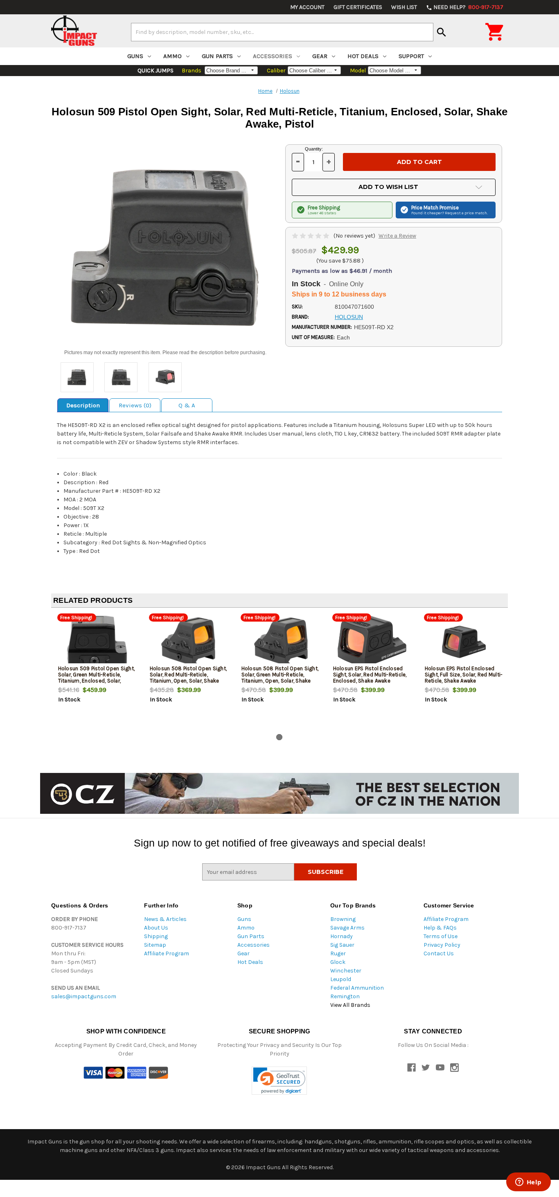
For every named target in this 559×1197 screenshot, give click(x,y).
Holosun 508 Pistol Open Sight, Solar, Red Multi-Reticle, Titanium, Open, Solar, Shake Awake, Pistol (188, 677)
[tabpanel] (97, 672)
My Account (307, 7)
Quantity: (314, 148)
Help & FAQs (440, 927)
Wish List (404, 7)
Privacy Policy (442, 944)
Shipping (156, 936)
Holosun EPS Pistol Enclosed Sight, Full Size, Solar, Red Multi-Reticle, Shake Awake (464, 674)
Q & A (186, 405)
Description (83, 405)
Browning (343, 919)
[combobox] (282, 32)
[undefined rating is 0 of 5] (311, 235)
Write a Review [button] (397, 235)
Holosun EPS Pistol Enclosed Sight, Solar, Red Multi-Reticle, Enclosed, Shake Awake (370, 674)
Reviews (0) (135, 405)
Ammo (172, 56)
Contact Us (439, 953)
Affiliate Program (166, 953)
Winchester (345, 970)
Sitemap (155, 944)
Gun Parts (217, 56)
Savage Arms (347, 927)
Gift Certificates (358, 7)
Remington (345, 996)
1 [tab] (279, 737)
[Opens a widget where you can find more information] (528, 1182)
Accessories (272, 56)
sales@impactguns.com (83, 996)
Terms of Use (441, 936)
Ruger (338, 953)
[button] (279, 1080)
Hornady (341, 936)
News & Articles (165, 919)
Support (411, 56)
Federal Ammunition (357, 987)
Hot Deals (363, 56)
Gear (319, 56)
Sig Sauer (342, 944)
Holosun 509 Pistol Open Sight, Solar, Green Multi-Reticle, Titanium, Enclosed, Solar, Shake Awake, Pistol (96, 677)
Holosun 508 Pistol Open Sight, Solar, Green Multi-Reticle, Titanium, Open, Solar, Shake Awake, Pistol (280, 677)
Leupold (340, 979)
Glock (337, 962)
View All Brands (350, 1005)
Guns (135, 56)
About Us (156, 927)
